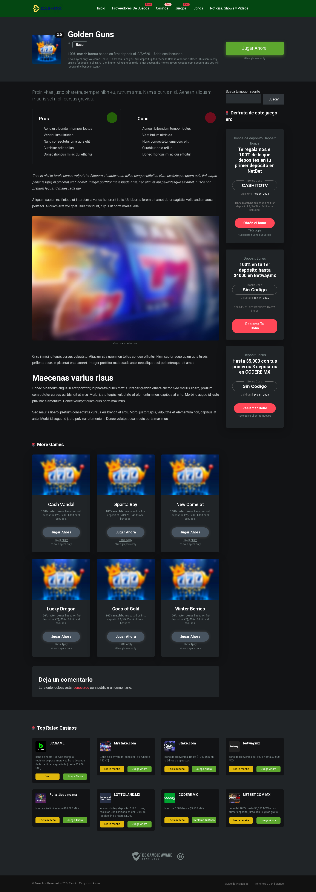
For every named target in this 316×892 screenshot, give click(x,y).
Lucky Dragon (61, 609)
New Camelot (190, 504)
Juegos (181, 8)
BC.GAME (56, 743)
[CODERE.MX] (169, 802)
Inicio (101, 8)
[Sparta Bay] (126, 494)
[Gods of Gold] (126, 598)
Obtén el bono (254, 223)
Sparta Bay (125, 504)
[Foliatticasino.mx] (40, 802)
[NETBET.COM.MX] (234, 802)
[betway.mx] (234, 751)
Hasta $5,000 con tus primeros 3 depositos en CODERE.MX (254, 366)
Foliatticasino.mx (63, 795)
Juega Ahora (75, 776)
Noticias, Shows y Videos (229, 8)
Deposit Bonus (255, 258)
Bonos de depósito (248, 138)
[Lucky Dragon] (61, 598)
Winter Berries (190, 609)
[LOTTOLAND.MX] (105, 802)
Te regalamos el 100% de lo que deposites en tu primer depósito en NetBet (255, 160)
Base (80, 45)
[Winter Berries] (190, 598)
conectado (81, 688)
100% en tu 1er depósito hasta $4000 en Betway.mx (255, 270)
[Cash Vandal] (61, 494)
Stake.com (187, 743)
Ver (48, 776)
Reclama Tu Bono (254, 326)
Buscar (273, 99)
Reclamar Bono (254, 408)
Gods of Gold (125, 609)
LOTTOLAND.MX (127, 795)
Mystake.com (125, 743)
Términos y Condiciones (269, 883)
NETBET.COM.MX (256, 795)
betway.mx (251, 743)
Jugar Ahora (254, 48)
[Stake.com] (169, 751)
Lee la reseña (112, 768)
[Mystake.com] (105, 751)
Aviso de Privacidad (237, 883)
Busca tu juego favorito (243, 91)
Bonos (198, 8)
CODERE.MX (188, 795)
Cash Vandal (61, 504)
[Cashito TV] (47, 7)
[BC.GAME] (40, 751)
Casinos (162, 8)
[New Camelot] (190, 494)
